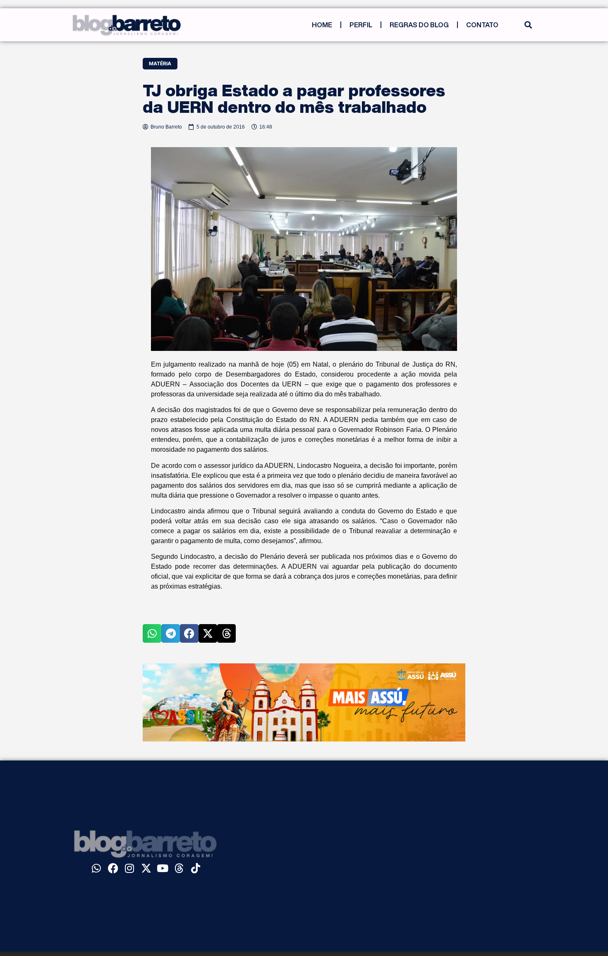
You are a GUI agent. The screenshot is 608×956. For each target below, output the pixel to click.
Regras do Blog (419, 24)
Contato (482, 24)
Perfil (360, 24)
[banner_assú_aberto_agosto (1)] (304, 739)
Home (322, 24)
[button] (528, 25)
